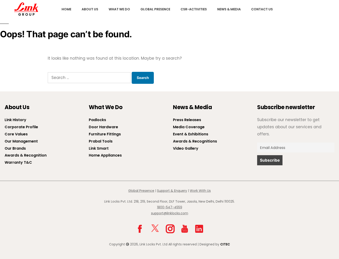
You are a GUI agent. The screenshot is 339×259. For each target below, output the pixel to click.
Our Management (21, 141)
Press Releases (187, 119)
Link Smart (99, 148)
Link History (15, 119)
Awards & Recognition (26, 155)
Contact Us (262, 9)
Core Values (16, 134)
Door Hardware (103, 127)
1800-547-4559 (169, 207)
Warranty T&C (18, 162)
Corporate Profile (21, 127)
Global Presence (155, 9)
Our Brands (15, 148)
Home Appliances (105, 155)
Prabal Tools (101, 141)
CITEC (225, 244)
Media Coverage (189, 127)
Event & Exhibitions (190, 134)
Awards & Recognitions (195, 141)
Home (66, 9)
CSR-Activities (194, 9)
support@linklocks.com (169, 213)
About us (90, 9)
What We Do (119, 9)
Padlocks (97, 119)
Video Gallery (185, 148)
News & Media (229, 9)
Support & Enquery (172, 190)
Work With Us (200, 190)
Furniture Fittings (105, 134)
